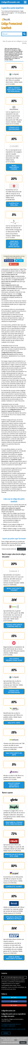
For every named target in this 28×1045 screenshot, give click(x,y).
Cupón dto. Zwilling (14, 204)
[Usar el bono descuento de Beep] (14, 935)
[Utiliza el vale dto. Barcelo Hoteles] (14, 903)
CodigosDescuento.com (10, 2)
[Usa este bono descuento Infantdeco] (14, 771)
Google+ (14, 264)
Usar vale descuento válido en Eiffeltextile (14, 244)
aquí (15, 1040)
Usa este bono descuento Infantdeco (14, 785)
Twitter (14, 997)
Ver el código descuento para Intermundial (14, 89)
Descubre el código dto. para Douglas (14, 823)
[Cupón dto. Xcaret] (14, 873)
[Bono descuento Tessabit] (14, 571)
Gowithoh (21, 549)
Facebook (9, 261)
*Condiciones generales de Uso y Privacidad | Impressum (11, 1025)
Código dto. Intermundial (14, 691)
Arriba (6, 1033)
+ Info (16, 13)
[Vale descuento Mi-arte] (14, 739)
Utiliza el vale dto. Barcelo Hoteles (14, 918)
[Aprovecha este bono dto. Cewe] (14, 841)
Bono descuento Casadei (14, 167)
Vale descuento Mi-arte (14, 754)
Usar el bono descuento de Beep (14, 958)
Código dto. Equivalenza (14, 128)
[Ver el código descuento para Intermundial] (14, 74)
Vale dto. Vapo (14, 723)
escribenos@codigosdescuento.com (14, 977)
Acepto (23, 1042)
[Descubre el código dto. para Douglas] (14, 807)
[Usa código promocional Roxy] (14, 643)
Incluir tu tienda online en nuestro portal (13, 1029)
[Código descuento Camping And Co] (14, 607)
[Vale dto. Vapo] (14, 709)
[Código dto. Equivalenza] (14, 108)
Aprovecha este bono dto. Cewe (14, 855)
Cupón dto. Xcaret (14, 886)
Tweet (20, 261)
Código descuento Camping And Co (14, 625)
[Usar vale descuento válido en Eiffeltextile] (14, 222)
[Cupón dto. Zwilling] (14, 186)
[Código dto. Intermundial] (14, 677)
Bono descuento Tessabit (14, 589)
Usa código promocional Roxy (14, 659)
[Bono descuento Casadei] (14, 146)
